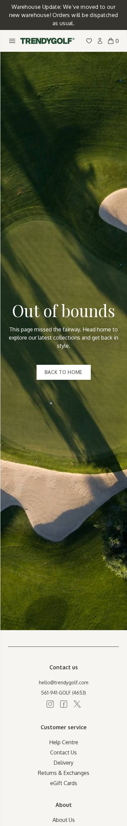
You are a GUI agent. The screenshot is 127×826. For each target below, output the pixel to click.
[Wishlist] (89, 40)
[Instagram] (50, 704)
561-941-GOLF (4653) (63, 693)
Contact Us (63, 752)
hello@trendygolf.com (63, 682)
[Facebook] (63, 704)
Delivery (63, 762)
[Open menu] (12, 41)
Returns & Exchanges (63, 772)
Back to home (63, 372)
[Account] (100, 40)
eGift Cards (63, 783)
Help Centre (63, 742)
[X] (77, 704)
